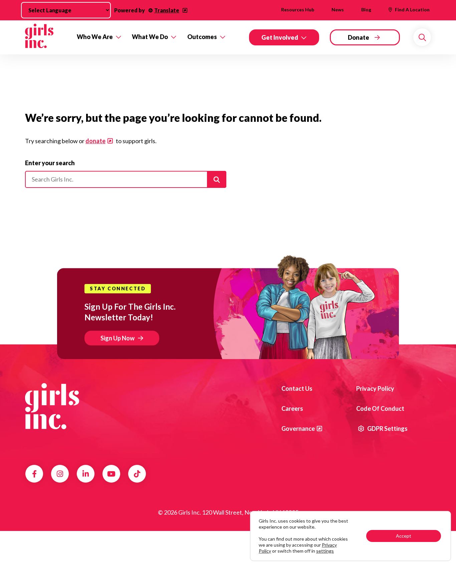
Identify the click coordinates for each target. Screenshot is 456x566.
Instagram (60, 474)
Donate (358, 37)
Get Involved (279, 37)
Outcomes (202, 36)
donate (95, 141)
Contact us (296, 388)
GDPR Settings (387, 428)
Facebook (34, 474)
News (337, 9)
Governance (298, 428)
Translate (166, 10)
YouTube (111, 474)
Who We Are (95, 36)
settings (325, 551)
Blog (366, 9)
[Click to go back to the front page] (46, 37)
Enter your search (50, 163)
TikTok (137, 474)
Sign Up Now (117, 338)
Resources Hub (297, 9)
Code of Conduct (380, 408)
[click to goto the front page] (52, 406)
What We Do (150, 36)
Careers (292, 408)
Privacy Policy (375, 388)
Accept (403, 536)
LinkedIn (85, 474)
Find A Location (412, 9)
